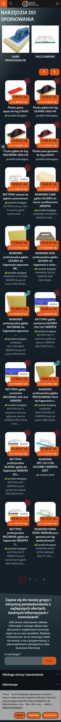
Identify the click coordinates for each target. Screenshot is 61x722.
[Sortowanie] (54, 72)
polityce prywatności (12, 708)
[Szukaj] (10, 3)
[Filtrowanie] (44, 72)
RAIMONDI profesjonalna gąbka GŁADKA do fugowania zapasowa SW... (16, 261)
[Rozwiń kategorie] (3, 3)
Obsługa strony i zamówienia (22, 674)
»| (44, 579)
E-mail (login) (12, 654)
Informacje (10, 684)
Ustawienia (50, 715)
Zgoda (19, 715)
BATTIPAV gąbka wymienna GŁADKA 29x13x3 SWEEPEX (45, 323)
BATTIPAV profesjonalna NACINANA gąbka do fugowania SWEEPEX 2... (16, 537)
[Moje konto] (57, 3)
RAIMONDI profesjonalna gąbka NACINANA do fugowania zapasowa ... (16, 327)
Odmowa (34, 715)
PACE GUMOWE (45, 56)
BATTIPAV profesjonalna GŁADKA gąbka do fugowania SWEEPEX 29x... (15, 467)
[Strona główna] (30, 3)
